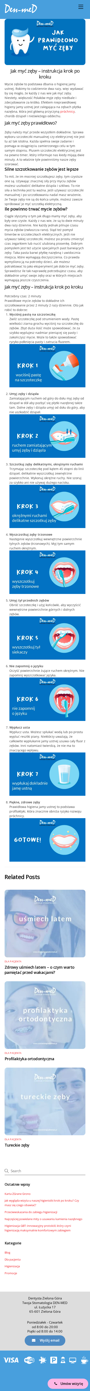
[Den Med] (21, 11)
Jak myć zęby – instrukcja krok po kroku (45, 73)
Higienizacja (12, 1266)
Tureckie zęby (17, 1145)
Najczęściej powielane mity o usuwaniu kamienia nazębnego (43, 1219)
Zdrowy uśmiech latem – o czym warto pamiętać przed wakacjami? (39, 970)
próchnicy (67, 111)
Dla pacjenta (13, 961)
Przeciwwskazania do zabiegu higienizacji (31, 1212)
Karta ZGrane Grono (18, 1194)
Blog (7, 1252)
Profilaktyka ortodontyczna (29, 1058)
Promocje (11, 1273)
